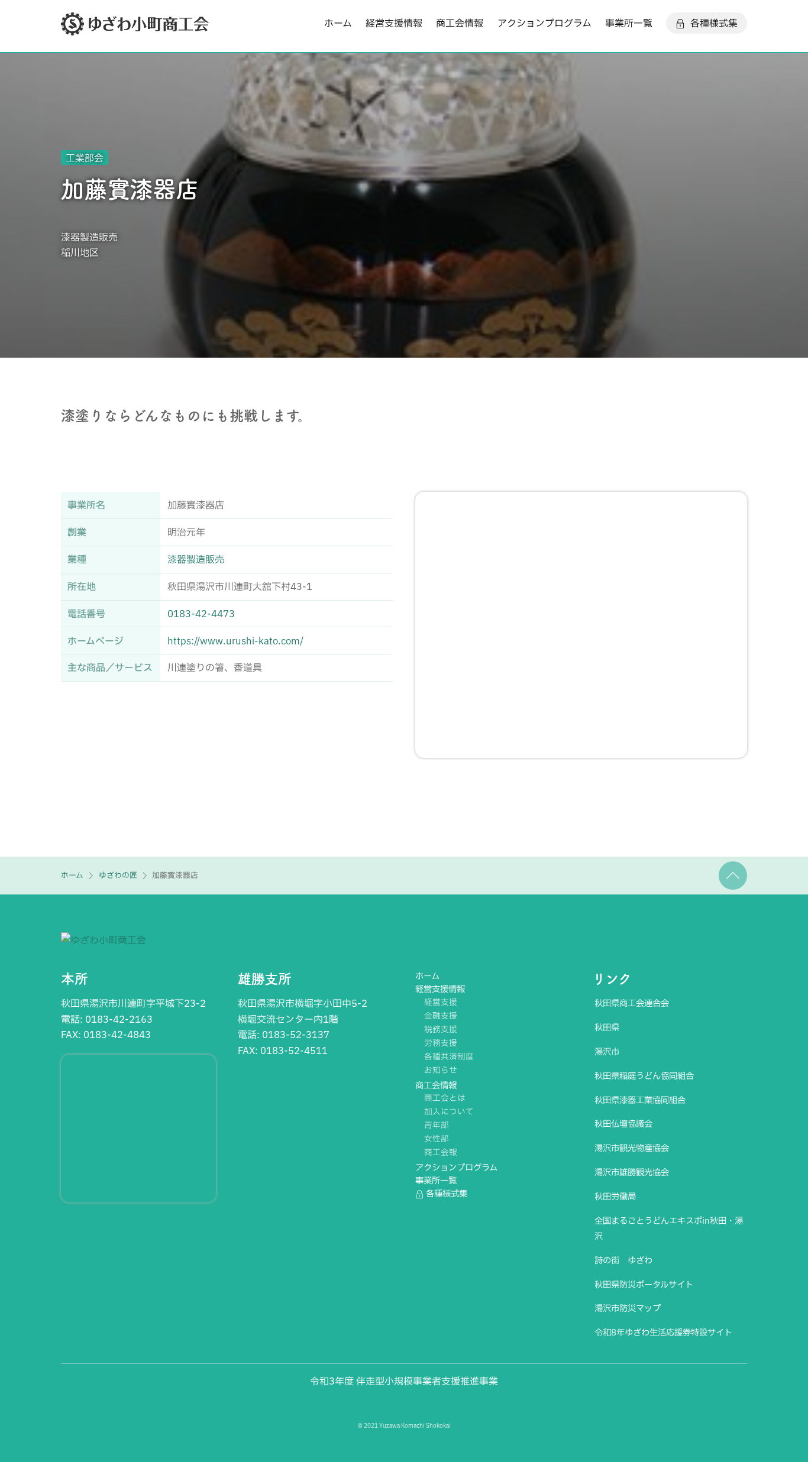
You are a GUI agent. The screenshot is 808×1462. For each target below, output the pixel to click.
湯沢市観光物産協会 (631, 1147)
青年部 (436, 1125)
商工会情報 (459, 23)
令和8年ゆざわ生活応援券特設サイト (663, 1332)
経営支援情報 (394, 23)
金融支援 (440, 1016)
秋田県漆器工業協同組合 (640, 1099)
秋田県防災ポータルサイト (643, 1284)
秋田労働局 (615, 1196)
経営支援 (440, 1002)
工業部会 (85, 158)
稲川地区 (80, 252)
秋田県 (606, 1027)
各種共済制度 (449, 1056)
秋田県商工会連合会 (631, 1003)
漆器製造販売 (89, 237)
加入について (449, 1111)
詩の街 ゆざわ (623, 1260)
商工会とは (445, 1098)
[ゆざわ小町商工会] (135, 29)
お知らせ (440, 1070)
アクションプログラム (544, 23)
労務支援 (440, 1043)
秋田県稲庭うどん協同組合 (644, 1075)
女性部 (436, 1138)
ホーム (338, 23)
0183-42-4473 (201, 613)
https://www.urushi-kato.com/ (235, 641)
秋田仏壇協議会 (623, 1123)
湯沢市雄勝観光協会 (631, 1172)
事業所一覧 (628, 23)
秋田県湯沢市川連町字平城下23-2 (133, 1003)
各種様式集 (713, 23)
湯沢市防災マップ (627, 1308)
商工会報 (440, 1152)
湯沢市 (606, 1051)
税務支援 (440, 1029)
